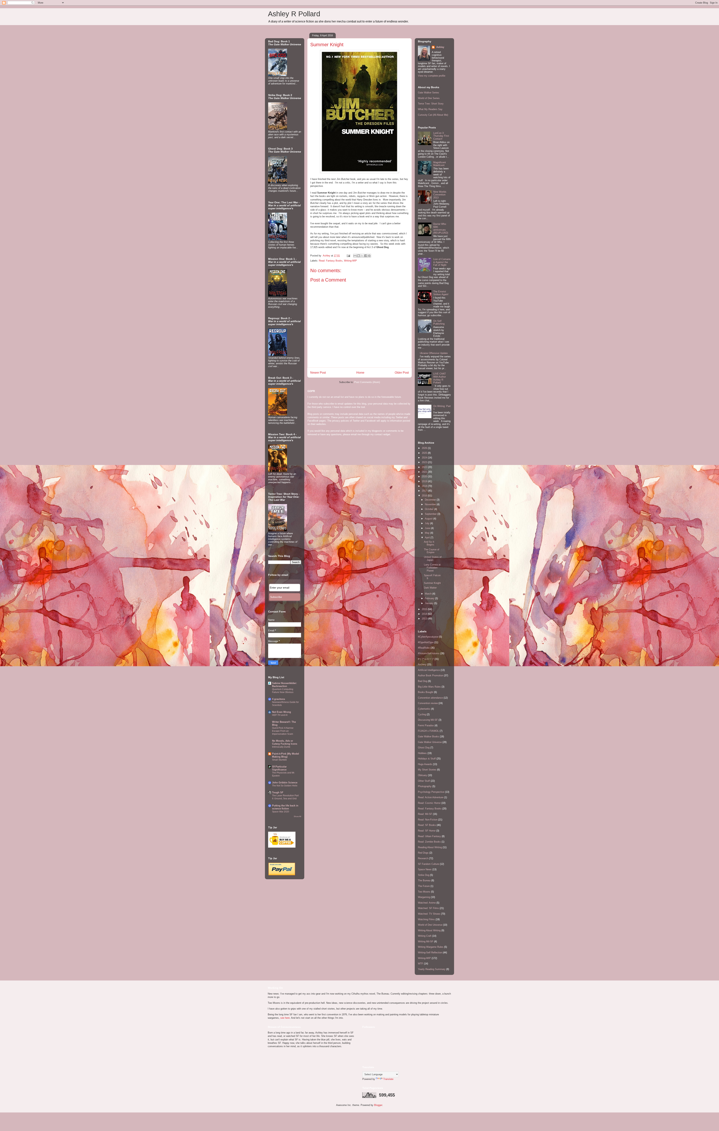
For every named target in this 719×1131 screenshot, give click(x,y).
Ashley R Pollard (294, 14)
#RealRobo (424, 647)
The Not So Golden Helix (284, 785)
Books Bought (425, 692)
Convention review (428, 703)
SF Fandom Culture (428, 864)
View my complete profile (431, 75)
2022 (425, 467)
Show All (297, 816)
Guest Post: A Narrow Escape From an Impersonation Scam (282, 731)
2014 (425, 613)
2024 (425, 457)
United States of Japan (433, 558)
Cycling (422, 714)
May (427, 532)
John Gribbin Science (284, 782)
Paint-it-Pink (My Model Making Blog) (285, 755)
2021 (425, 471)
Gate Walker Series (428, 92)
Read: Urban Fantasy (429, 836)
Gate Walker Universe (430, 742)
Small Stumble (279, 759)
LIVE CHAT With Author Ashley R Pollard (439, 378)
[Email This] (355, 256)
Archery (422, 664)
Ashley (440, 47)
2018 (425, 486)
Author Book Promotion (430, 675)
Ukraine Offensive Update (434, 353)
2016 (425, 495)
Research (423, 858)
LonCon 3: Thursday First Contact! (441, 136)
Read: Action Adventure (430, 797)
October (429, 509)
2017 (425, 490)
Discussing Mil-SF (428, 719)
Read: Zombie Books (429, 841)
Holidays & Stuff (427, 758)
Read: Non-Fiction (427, 819)
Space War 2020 (280, 811)
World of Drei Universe (430, 924)
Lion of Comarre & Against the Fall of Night (441, 262)
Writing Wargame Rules (430, 946)
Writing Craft (424, 935)
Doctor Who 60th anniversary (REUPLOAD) (440, 228)
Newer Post (318, 372)
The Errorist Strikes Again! (440, 293)
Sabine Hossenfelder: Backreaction (284, 685)
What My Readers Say (430, 109)
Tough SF (277, 792)
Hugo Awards (425, 764)
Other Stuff (424, 780)
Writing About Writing (429, 930)
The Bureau (424, 880)
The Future (424, 886)
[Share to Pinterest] (369, 256)
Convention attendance (430, 697)
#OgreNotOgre (425, 642)
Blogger (378, 1105)
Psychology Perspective (431, 792)
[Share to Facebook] (366, 256)
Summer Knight (432, 583)
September (431, 514)
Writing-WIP (350, 260)
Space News (425, 869)
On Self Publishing (439, 322)
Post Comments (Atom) (367, 382)
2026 (425, 448)
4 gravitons (278, 699)
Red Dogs (423, 852)
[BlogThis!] (358, 256)
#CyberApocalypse (428, 636)
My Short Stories (427, 769)
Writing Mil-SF (425, 941)
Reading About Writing (430, 847)
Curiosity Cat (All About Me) (433, 114)
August (429, 518)
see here (285, 1017)
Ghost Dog (424, 747)
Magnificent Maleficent (439, 164)
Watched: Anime (427, 902)
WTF (420, 963)
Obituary (422, 775)
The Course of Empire (431, 551)
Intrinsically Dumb (281, 747)
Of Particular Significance (279, 768)
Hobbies (422, 753)
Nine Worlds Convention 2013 (439, 194)
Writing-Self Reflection (430, 952)
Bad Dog (422, 681)
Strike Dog (423, 875)
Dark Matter (430, 587)
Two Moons (424, 891)
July (427, 523)
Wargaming (424, 897)
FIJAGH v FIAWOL (428, 730)
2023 (425, 462)
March (428, 593)
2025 (425, 453)
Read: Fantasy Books (330, 260)
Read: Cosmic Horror (429, 803)
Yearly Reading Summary (431, 969)
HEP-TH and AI (279, 715)
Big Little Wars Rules (429, 686)
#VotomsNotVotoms (428, 653)
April (427, 537)
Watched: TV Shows (429, 913)
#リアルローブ (426, 659)
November (431, 504)
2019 (425, 481)
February (430, 598)
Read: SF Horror (427, 830)
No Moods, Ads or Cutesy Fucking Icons (284, 742)
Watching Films (426, 919)
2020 (425, 476)
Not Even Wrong (281, 712)
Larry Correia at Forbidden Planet (432, 567)
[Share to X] (362, 256)
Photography (425, 786)
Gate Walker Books (428, 736)
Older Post (402, 372)
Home (360, 372)
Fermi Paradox (426, 725)
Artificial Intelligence (429, 670)
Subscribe (276, 596)
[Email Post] (348, 255)
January (429, 603)
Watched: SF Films (428, 908)
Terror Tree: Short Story (431, 103)
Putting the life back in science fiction (285, 807)
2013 (425, 618)
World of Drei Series (429, 98)
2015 (425, 609)
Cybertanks (424, 708)
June (428, 528)
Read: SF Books (427, 825)
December (431, 499)
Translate (388, 1079)
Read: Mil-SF (425, 814)
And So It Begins (429, 543)
